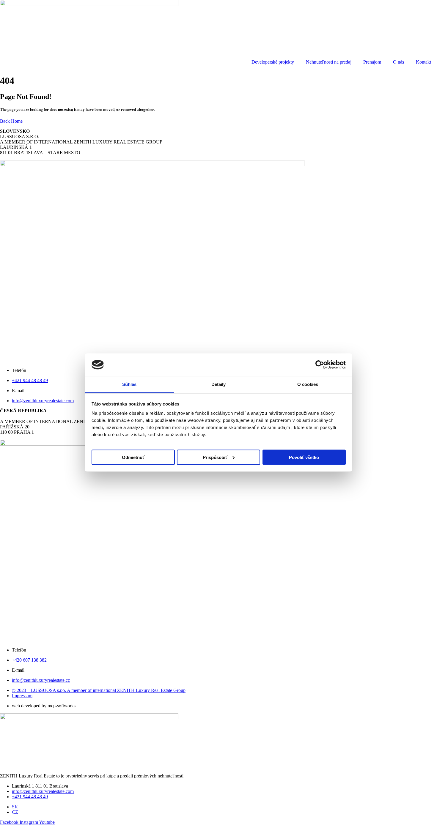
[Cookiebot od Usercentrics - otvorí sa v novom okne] (320, 364)
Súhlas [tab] (129, 384)
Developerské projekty (272, 61)
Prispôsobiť (215, 457)
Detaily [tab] (218, 384)
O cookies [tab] (307, 384)
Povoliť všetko (304, 457)
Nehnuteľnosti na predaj (328, 61)
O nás (398, 61)
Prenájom (372, 61)
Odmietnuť (133, 457)
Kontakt (423, 61)
